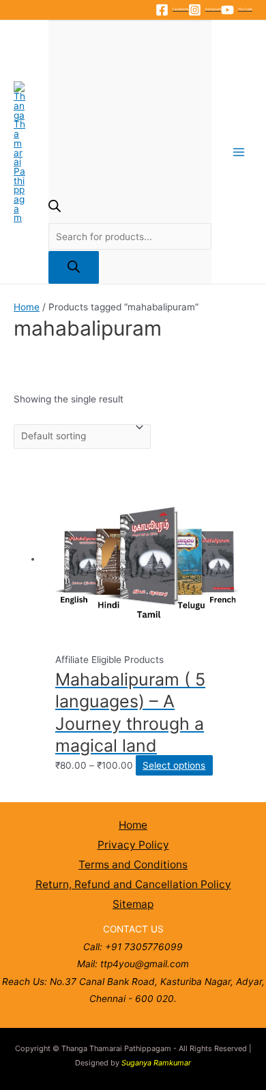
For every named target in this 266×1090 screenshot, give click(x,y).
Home (27, 306)
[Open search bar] (54, 208)
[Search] (73, 267)
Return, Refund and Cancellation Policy (133, 884)
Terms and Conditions (133, 864)
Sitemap (133, 904)
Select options (174, 765)
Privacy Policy (133, 844)
